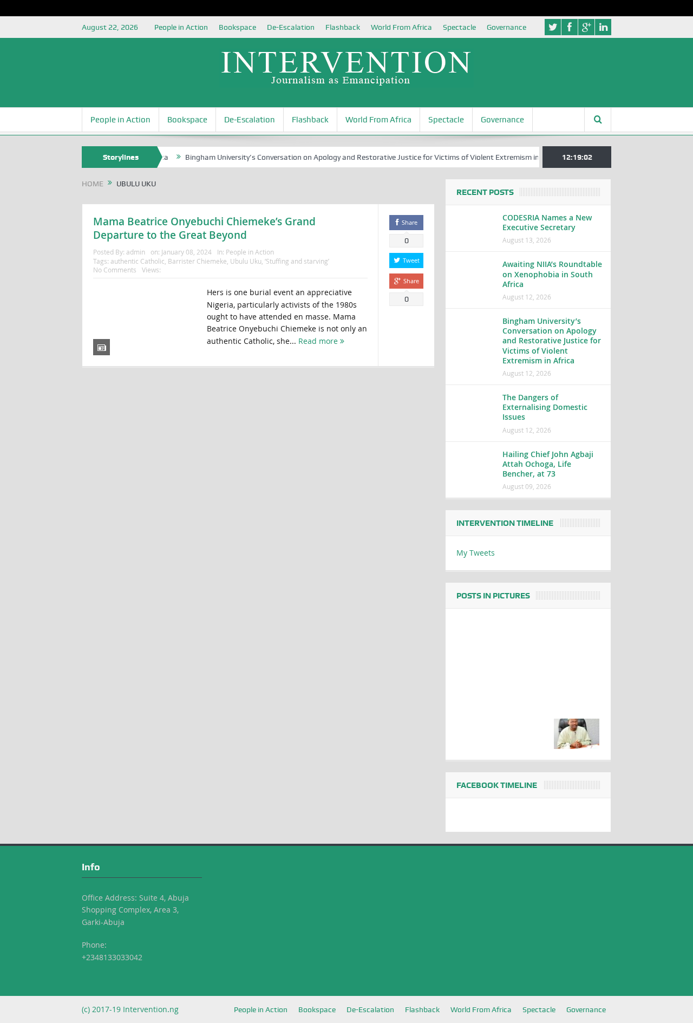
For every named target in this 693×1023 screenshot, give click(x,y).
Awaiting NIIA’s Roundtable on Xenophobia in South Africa (552, 274)
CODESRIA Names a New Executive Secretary (547, 222)
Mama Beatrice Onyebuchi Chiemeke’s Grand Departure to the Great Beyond (204, 228)
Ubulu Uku (245, 261)
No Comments (114, 269)
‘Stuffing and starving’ (297, 261)
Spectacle (459, 27)
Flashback (342, 27)
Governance (506, 27)
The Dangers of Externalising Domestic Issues (544, 407)
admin (135, 251)
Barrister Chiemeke (197, 261)
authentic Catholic (137, 261)
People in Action (181, 27)
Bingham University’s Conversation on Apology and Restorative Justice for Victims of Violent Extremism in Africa (357, 157)
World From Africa (401, 27)
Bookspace (237, 27)
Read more (319, 341)
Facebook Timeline (496, 785)
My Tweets (475, 553)
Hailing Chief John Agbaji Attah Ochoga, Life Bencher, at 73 (547, 464)
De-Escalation (291, 27)
